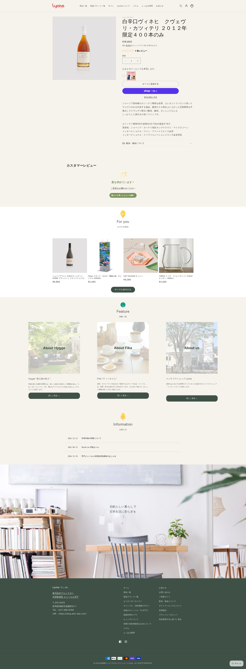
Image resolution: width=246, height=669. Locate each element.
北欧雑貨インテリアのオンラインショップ (114, 663)
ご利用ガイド (164, 597)
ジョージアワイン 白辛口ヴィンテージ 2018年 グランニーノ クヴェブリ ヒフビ (68, 277)
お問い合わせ (164, 592)
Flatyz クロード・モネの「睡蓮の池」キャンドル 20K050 (105, 277)
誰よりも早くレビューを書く (123, 195)
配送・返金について (167, 601)
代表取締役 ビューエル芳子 (66, 597)
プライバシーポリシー (168, 615)
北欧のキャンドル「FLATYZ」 (137, 610)
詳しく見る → (54, 396)
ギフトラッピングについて (170, 606)
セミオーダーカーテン (133, 601)
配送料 (128, 45)
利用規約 (162, 610)
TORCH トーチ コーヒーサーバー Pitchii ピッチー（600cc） (176, 277)
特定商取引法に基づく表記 (170, 619)
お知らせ (162, 588)
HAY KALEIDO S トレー (133, 276)
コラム (126, 628)
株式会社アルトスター (63, 593)
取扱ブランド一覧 (131, 597)
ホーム (126, 588)
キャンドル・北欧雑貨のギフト (137, 606)
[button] (181, 6)
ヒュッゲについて (131, 619)
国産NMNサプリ (131, 615)
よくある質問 (129, 633)
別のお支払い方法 (150, 97)
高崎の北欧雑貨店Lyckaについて (137, 624)
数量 (124, 56)
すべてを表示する (123, 289)
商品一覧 (127, 592)
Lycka (131, 663)
